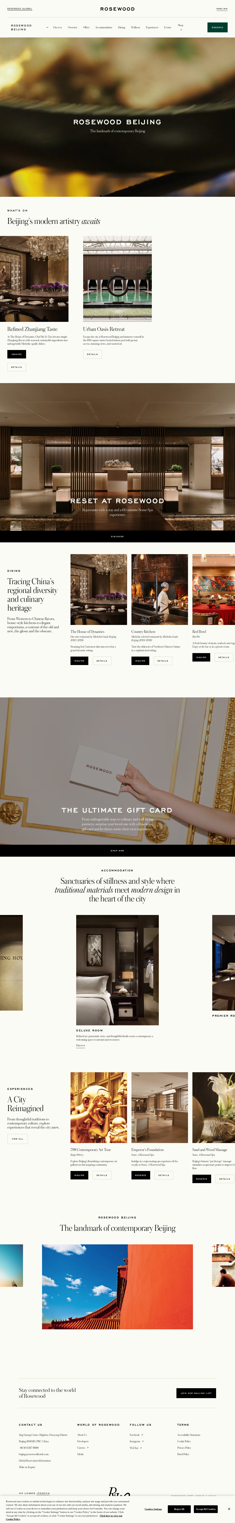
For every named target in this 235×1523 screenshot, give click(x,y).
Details (92, 354)
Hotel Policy (183, 1454)
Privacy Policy (184, 1447)
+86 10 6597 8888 (29, 1447)
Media (80, 1454)
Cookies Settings (153, 1509)
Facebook (137, 1434)
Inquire (17, 354)
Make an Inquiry (27, 1467)
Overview (72, 27)
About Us (82, 1434)
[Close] (229, 1509)
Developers (82, 1441)
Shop (180, 25)
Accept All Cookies (206, 1509)
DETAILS (16, 367)
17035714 (43, 1493)
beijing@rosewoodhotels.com (33, 1454)
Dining (121, 27)
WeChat (136, 1447)
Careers (83, 1447)
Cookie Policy (184, 1441)
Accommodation (103, 27)
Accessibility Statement (188, 1434)
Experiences (152, 27)
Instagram (137, 1441)
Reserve (141, 1175)
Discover (80, 1045)
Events (167, 27)
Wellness (135, 27)
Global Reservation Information (35, 1460)
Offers (86, 27)
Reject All (179, 1509)
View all (17, 1139)
